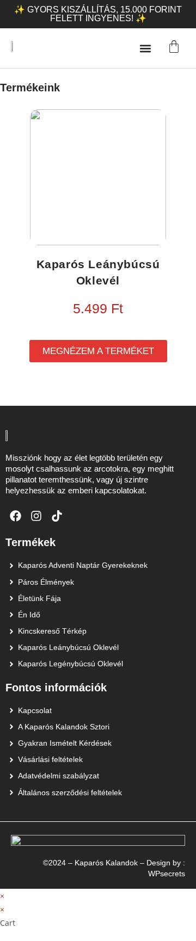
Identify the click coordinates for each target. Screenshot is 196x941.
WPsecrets (166, 873)
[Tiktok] (57, 516)
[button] (145, 48)
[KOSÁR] (174, 46)
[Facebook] (15, 516)
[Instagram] (36, 516)
